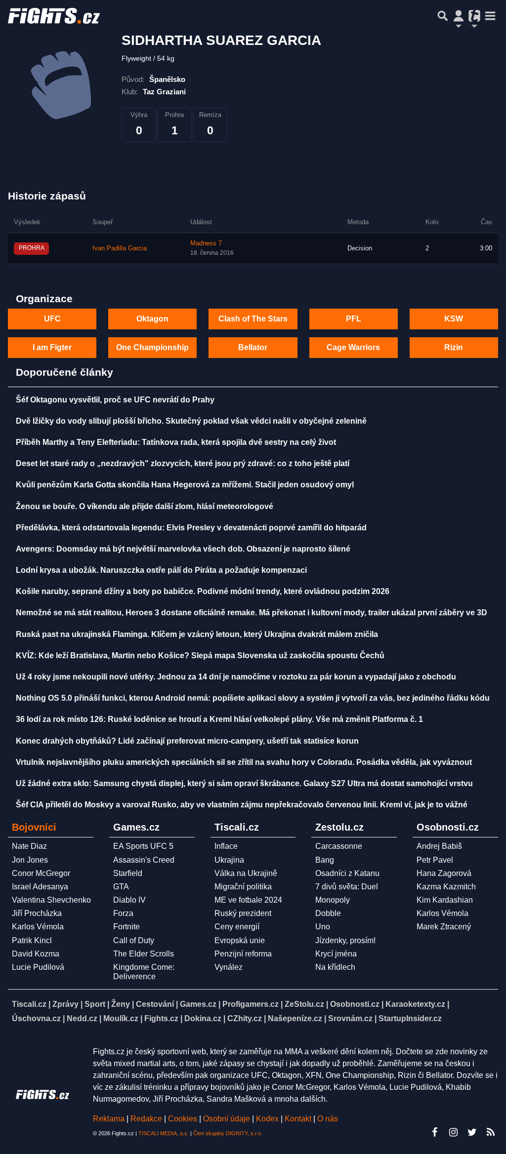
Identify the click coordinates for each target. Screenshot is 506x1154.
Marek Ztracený (444, 926)
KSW (453, 319)
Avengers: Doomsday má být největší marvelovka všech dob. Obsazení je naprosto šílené (183, 549)
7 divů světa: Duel (346, 886)
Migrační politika (243, 886)
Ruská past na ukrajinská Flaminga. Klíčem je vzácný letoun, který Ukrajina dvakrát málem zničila (197, 634)
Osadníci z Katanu (347, 873)
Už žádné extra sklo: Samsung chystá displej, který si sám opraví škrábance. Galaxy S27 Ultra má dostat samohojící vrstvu (244, 783)
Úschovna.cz (36, 1018)
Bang (324, 860)
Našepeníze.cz (295, 1018)
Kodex (268, 1118)
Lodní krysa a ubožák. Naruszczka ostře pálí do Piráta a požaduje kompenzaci (161, 570)
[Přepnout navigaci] (458, 16)
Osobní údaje (226, 1118)
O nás (327, 1118)
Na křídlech (335, 967)
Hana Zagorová (444, 873)
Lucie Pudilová (38, 967)
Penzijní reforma (243, 954)
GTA (121, 886)
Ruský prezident (242, 913)
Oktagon (152, 319)
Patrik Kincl (32, 940)
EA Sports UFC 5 (143, 846)
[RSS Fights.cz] (490, 1132)
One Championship (152, 347)
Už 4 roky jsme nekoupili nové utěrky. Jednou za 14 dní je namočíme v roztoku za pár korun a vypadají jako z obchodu (236, 677)
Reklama (109, 1118)
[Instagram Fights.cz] (453, 1132)
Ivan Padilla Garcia (119, 248)
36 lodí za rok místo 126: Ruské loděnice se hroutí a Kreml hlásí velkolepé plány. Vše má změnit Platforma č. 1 (219, 719)
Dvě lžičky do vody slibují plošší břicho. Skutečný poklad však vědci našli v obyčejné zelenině (191, 421)
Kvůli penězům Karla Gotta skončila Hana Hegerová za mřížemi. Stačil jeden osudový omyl (185, 484)
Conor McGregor (41, 873)
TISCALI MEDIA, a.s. (163, 1133)
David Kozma (35, 954)
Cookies (182, 1118)
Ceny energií (236, 926)
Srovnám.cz (350, 1018)
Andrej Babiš (439, 846)
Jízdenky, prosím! (345, 940)
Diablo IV (129, 900)
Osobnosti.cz (355, 1004)
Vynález (228, 967)
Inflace (226, 846)
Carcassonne (338, 846)
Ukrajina (229, 860)
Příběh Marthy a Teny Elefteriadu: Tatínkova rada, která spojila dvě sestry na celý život (176, 442)
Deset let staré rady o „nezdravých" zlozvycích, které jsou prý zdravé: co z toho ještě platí (182, 463)
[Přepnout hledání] (443, 16)
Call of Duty (133, 940)
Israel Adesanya (40, 886)
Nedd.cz (82, 1018)
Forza (123, 913)
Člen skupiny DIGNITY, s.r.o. (227, 1133)
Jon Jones (30, 860)
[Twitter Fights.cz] (471, 1132)
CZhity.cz (244, 1018)
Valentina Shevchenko (51, 900)
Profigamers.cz (250, 1004)
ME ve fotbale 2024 (248, 900)
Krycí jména (336, 954)
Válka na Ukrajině (245, 873)
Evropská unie (239, 940)
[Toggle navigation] (490, 16)
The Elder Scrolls (143, 954)
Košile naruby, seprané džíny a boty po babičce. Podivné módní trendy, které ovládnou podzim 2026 (202, 591)
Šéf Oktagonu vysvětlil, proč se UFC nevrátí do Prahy (115, 400)
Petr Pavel (435, 860)
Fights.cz (161, 1018)
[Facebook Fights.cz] (434, 1132)
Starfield (127, 873)
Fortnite (126, 926)
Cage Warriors (353, 347)
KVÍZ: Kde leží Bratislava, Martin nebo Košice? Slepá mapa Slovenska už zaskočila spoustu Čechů (200, 655)
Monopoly (332, 900)
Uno (322, 926)
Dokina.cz (202, 1018)
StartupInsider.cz (410, 1018)
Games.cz (198, 1004)
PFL (353, 319)
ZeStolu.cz (304, 1004)
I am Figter (52, 347)
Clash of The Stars (253, 319)
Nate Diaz (29, 846)
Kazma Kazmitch (446, 886)
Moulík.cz (120, 1018)
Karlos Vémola (38, 926)
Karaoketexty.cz (415, 1004)
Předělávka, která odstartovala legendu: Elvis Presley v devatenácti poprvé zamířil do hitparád (191, 527)
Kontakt (299, 1118)
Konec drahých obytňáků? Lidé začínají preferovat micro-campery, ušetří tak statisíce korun (187, 741)
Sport (94, 1004)
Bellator (252, 347)
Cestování (155, 1004)
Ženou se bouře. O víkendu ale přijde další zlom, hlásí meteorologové (144, 506)
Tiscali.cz (29, 1004)
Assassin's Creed (143, 860)
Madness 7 (206, 243)
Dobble (328, 913)
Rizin (453, 347)
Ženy (120, 1004)
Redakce (146, 1118)
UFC (52, 319)
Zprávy (65, 1004)
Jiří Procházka (37, 913)
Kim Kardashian (445, 900)
